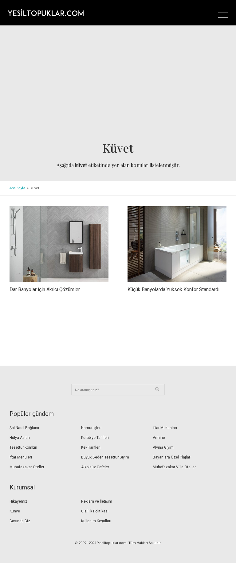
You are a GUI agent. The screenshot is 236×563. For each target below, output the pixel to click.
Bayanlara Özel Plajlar (171, 457)
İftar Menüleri (21, 457)
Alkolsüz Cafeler (95, 467)
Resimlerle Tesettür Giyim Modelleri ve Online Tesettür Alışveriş (46, 12)
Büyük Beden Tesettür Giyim (105, 457)
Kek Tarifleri (90, 447)
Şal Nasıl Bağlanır (24, 428)
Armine (159, 438)
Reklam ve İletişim (96, 501)
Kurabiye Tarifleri (95, 438)
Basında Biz (20, 521)
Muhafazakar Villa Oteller (174, 467)
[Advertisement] (118, 85)
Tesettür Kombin (23, 447)
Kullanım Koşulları (96, 521)
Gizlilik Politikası (94, 511)
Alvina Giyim (163, 447)
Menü (223, 13)
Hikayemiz (18, 501)
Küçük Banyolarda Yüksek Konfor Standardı (173, 289)
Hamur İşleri (91, 428)
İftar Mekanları (165, 428)
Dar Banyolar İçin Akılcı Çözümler (45, 289)
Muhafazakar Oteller (27, 467)
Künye (15, 511)
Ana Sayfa (17, 188)
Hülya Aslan (20, 438)
